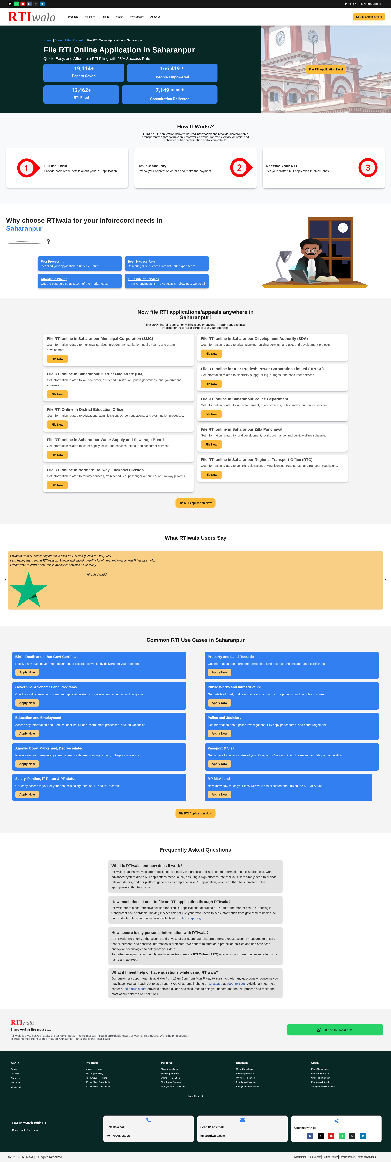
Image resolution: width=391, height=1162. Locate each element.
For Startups (137, 16)
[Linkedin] (42, 4)
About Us (155, 16)
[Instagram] (35, 4)
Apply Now (27, 672)
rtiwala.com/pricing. (189, 918)
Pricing (105, 16)
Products (73, 16)
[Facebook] (29, 4)
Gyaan (119, 16)
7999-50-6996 (236, 983)
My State (90, 16)
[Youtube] (22, 4)
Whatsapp (215, 983)
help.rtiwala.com (135, 989)
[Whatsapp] (16, 4)
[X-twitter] (10, 4)
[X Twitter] (321, 1136)
